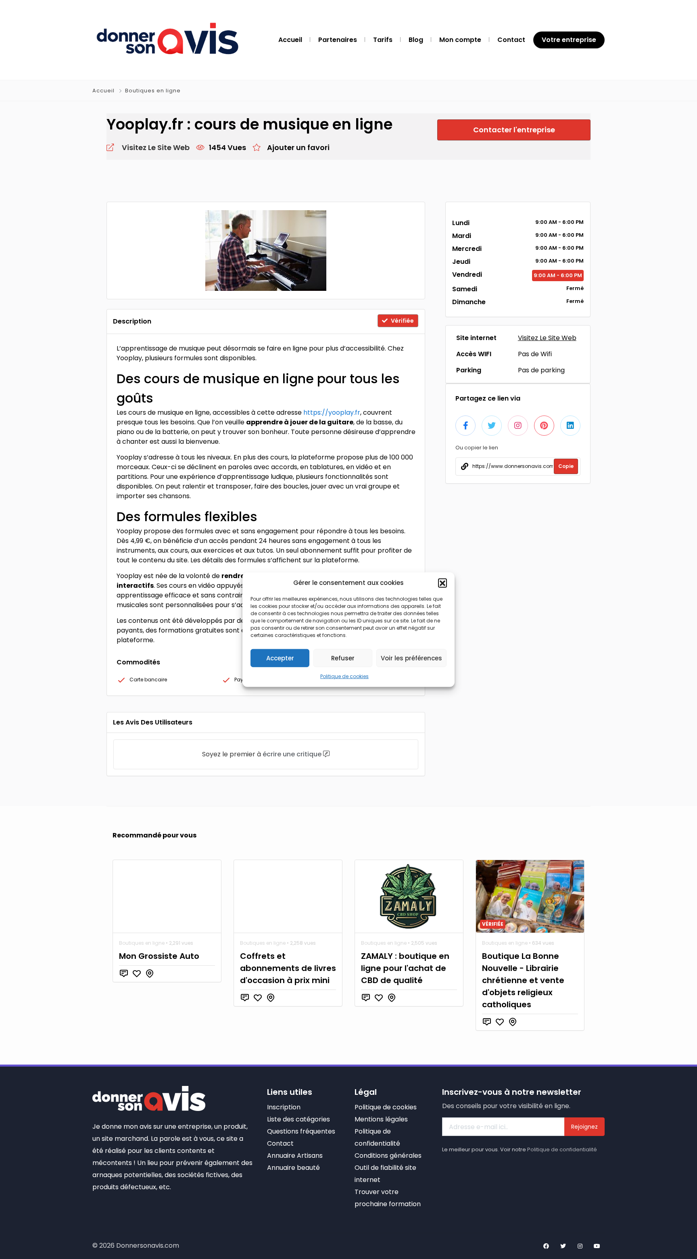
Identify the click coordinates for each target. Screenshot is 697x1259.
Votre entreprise (569, 39)
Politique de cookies (344, 676)
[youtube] (597, 1246)
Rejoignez (584, 1127)
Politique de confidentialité (562, 1149)
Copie (566, 466)
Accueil (104, 90)
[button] (442, 583)
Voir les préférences (411, 658)
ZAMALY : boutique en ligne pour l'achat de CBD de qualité (405, 968)
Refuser (343, 658)
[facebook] (546, 1246)
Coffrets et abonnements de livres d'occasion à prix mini (288, 968)
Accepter (280, 658)
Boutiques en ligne (153, 90)
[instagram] (580, 1246)
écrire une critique (292, 754)
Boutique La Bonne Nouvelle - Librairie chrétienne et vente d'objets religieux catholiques (523, 980)
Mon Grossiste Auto (159, 956)
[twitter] (563, 1246)
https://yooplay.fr (331, 412)
